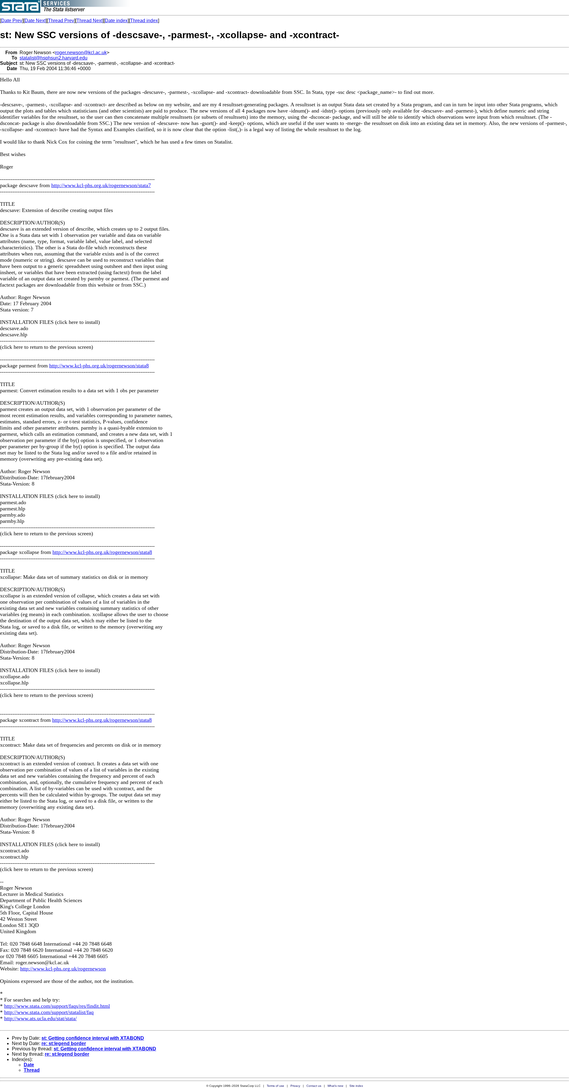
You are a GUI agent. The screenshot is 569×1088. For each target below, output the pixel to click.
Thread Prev (61, 20)
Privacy (295, 1085)
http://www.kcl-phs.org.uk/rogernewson (63, 969)
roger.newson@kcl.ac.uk (81, 52)
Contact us (313, 1085)
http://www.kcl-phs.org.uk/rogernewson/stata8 (99, 366)
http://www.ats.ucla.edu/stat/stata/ (40, 1018)
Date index (116, 20)
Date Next (35, 20)
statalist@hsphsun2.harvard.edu (53, 57)
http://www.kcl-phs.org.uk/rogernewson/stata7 (101, 185)
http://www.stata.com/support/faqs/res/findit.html (57, 1006)
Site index (356, 1085)
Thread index (144, 20)
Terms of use (275, 1085)
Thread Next (89, 20)
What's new (335, 1085)
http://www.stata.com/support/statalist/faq (49, 1012)
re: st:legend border (63, 1043)
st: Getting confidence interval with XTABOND (92, 1038)
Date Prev (11, 20)
